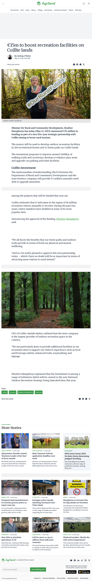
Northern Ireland (60, 10)
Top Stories (14, 10)
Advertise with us (72, 578)
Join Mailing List (38, 569)
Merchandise (84, 578)
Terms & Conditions (48, 578)
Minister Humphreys (67, 219)
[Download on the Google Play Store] (84, 572)
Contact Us (37, 578)
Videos (70, 10)
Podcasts (78, 10)
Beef (22, 10)
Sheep (33, 10)
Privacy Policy (61, 578)
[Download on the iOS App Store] (71, 572)
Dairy (27, 10)
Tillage (40, 10)
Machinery (48, 10)
